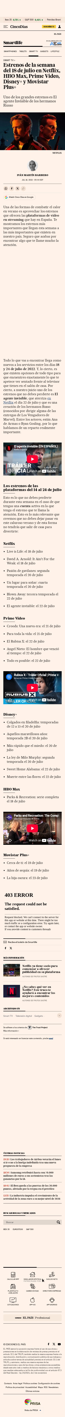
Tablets (23, 51)
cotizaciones (13, 1305)
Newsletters (53, 1387)
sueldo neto (52, 1279)
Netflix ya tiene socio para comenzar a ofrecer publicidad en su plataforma (41, 969)
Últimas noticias (14, 1153)
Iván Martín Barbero (32, 175)
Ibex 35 (8, 20)
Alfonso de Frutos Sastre (34, 976)
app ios (33, 1305)
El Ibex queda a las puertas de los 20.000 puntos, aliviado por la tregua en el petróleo (30, 1187)
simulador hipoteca (32, 1279)
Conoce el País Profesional (32, 1317)
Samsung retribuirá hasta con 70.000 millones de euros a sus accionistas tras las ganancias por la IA (28, 1175)
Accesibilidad (31, 1387)
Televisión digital (24, 1016)
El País (57, 34)
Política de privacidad (15, 1387)
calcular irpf (13, 1279)
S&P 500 (29, 20)
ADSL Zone (54, 43)
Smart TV (33, 51)
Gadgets (44, 51)
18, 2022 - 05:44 (32, 180)
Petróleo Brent (54, 20)
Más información (10, 1031)
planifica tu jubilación (13, 1292)
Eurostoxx (18, 1229)
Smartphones (10, 51)
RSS (46, 1387)
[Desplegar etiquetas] (59, 1015)
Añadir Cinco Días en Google (21, 197)
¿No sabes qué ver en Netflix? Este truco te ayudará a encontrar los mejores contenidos (38, 992)
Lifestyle (55, 51)
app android (52, 1305)
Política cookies (30, 1383)
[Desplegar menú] (5, 26)
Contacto (8, 1383)
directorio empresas (52, 1291)
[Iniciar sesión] (59, 26)
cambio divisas (32, 1291)
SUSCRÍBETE (49, 26)
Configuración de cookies (49, 1383)
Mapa (40, 1387)
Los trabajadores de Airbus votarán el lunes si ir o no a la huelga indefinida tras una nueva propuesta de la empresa (32, 1162)
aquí (51, 1038)
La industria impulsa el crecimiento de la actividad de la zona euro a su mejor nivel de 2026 (31, 1197)
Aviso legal (17, 1383)
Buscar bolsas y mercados (19, 1213)
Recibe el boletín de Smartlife (22, 942)
